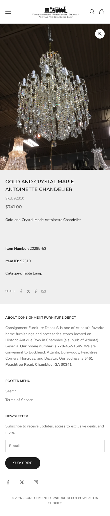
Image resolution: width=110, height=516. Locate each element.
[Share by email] (43, 291)
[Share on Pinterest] (36, 291)
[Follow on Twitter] (22, 482)
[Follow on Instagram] (35, 482)
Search (11, 391)
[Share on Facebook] (21, 291)
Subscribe (22, 463)
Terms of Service (19, 399)
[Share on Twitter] (28, 291)
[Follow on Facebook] (8, 482)
